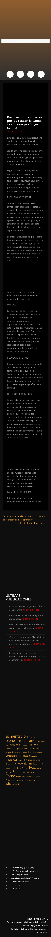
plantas (8, 768)
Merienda (33, 756)
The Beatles (30, 777)
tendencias (20, 776)
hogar (8, 752)
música (11, 759)
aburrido (21, 498)
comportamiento (15, 501)
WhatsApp (12, 783)
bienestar (13, 740)
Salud (17, 771)
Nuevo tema (9, 764)
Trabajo (37, 777)
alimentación (17, 736)
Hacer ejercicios (35, 749)
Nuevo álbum (23, 763)
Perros (38, 501)
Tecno (10, 775)
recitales (8, 772)
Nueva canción (33, 759)
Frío (14, 749)
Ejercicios (24, 745)
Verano (25, 780)
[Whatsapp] (30, 74)
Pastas (35, 764)
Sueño (32, 772)
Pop (19, 768)
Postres (25, 768)
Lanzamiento (11, 755)
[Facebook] (10, 74)
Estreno (33, 745)
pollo (14, 768)
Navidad (21, 760)
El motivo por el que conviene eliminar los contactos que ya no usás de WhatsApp (27, 656)
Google (25, 748)
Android (32, 737)
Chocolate (41, 741)
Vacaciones (17, 780)
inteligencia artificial (22, 752)
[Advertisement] (25, 557)
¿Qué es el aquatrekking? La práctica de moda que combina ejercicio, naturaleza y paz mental (26, 640)
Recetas (35, 767)
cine (7, 745)
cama (29, 498)
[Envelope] (41, 74)
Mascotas (29, 501)
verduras (32, 780)
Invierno (37, 752)
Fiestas (8, 748)
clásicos (14, 744)
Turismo (9, 780)
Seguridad (26, 772)
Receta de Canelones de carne (33, 523)
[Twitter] (20, 74)
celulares (28, 740)
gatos (19, 748)
